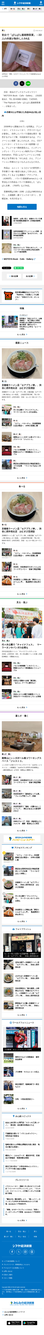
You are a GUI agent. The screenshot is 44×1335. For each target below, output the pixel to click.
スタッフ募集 (8, 1278)
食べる (13, 9)
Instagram (25, 1251)
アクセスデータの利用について (14, 1268)
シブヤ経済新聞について (12, 1261)
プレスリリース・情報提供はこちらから (17, 1264)
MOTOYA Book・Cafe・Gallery (18, 259)
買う (28, 9)
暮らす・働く (37, 9)
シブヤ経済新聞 (22, 3)
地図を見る (22, 207)
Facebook (12, 1251)
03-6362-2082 (20, 99)
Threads (31, 1251)
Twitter (18, 1251)
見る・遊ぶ (21, 9)
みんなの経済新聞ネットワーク (22, 1303)
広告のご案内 (8, 1275)
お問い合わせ (8, 1271)
